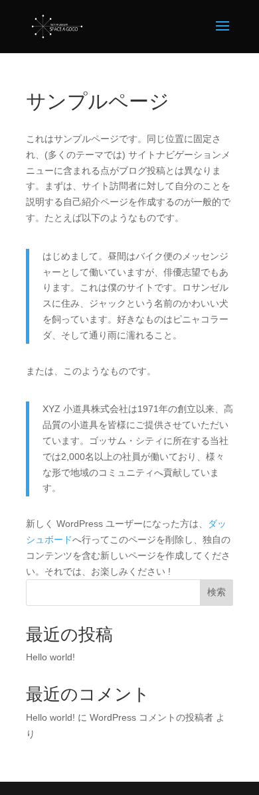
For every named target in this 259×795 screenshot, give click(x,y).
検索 (216, 592)
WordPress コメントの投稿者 (151, 717)
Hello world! (50, 657)
